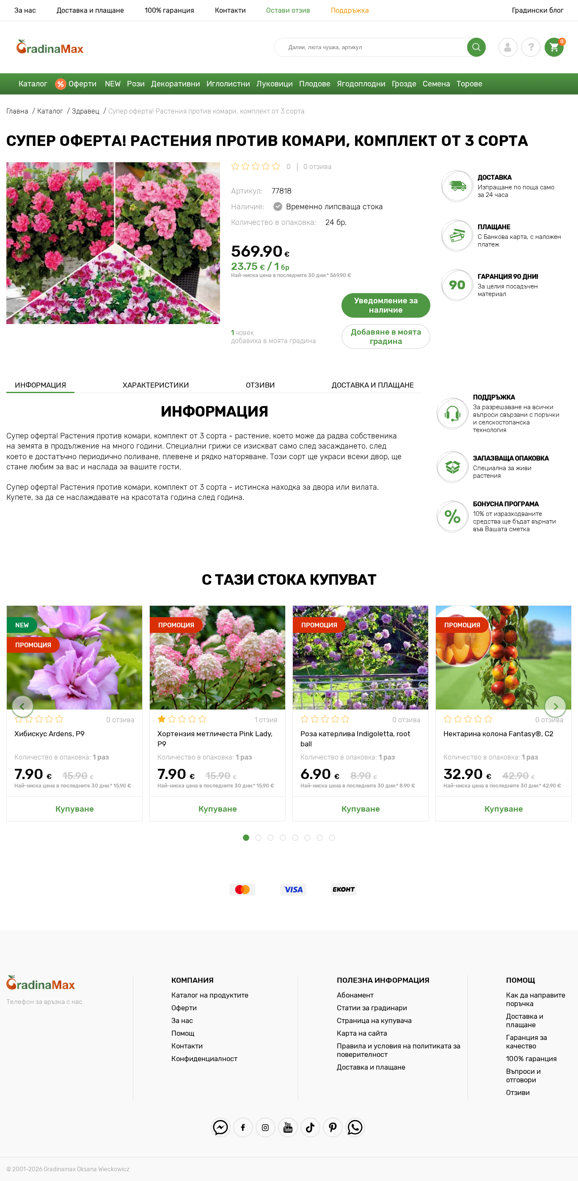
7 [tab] (320, 837)
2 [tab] (258, 837)
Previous (22, 706)
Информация (40, 385)
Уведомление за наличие (386, 305)
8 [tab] (332, 837)
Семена (436, 84)
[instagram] (265, 1127)
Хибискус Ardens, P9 (49, 733)
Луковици (274, 84)
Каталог (33, 84)
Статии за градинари (372, 1008)
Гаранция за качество (526, 1041)
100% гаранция (169, 10)
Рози (136, 84)
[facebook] (243, 1127)
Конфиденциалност (204, 1058)
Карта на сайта (362, 1033)
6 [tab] (307, 837)
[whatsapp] (355, 1127)
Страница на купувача (374, 1020)
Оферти (82, 84)
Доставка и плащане (90, 10)
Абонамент (355, 995)
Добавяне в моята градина (386, 336)
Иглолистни (228, 84)
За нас (25, 10)
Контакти (230, 10)
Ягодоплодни (361, 84)
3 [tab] (270, 837)
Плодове (314, 84)
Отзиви (260, 385)
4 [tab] (283, 837)
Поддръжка (350, 10)
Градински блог (538, 10)
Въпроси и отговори (523, 1075)
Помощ (182, 1033)
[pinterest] (333, 1127)
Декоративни (175, 84)
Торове (469, 84)
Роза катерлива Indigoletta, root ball (355, 738)
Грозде (404, 84)
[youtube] (288, 1127)
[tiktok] (310, 1127)
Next (555, 706)
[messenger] (221, 1127)
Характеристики (156, 385)
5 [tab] (295, 837)
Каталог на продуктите (209, 995)
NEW (113, 84)
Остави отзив (288, 10)
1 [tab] (246, 837)
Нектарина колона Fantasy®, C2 (498, 733)
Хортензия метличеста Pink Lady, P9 (214, 738)
